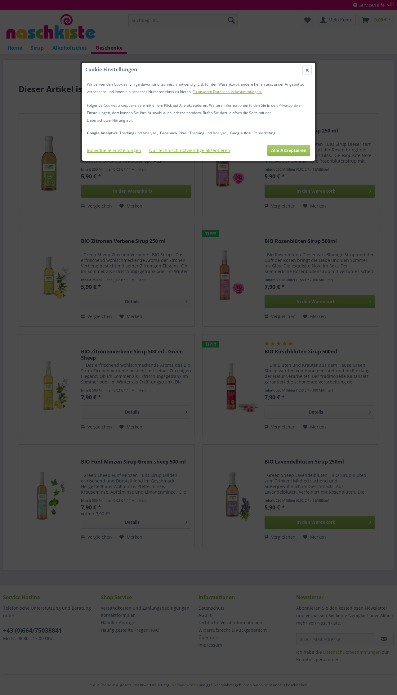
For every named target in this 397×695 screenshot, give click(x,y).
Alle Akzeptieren (288, 150)
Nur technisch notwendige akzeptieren (189, 150)
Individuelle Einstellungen (114, 150)
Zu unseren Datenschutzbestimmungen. (227, 91)
